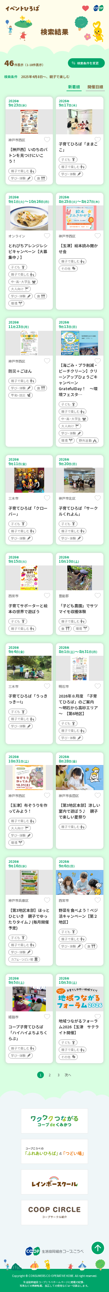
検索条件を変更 (88, 63)
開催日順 (95, 86)
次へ (68, 1074)
